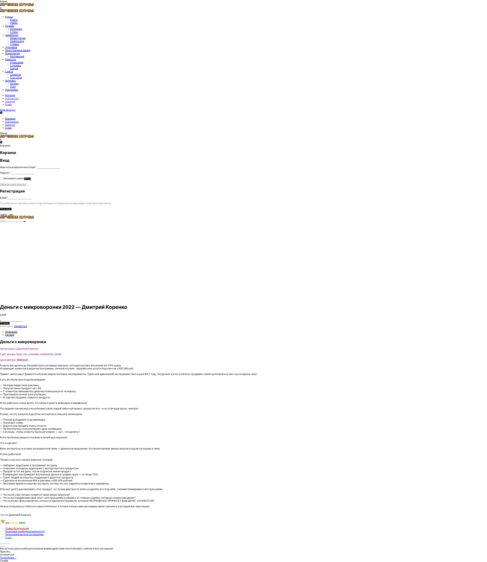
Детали (9, 334)
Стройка (15, 65)
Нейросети (17, 41)
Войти (27, 179)
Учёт (13, 86)
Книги (14, 19)
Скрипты (15, 74)
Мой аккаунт (8, 110)
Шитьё (14, 68)
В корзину (5, 323)
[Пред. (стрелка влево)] (1, 546)
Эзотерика (11, 89)
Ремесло (10, 59)
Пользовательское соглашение (24, 534)
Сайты (9, 71)
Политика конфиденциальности (25, 531)
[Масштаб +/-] (9, 543)
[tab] (246, 331)
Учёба (13, 22)
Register (4, 215)
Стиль (14, 32)
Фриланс (10, 80)
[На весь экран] (6, 543)
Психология (12, 53)
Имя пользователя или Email (18, 167)
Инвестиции (17, 38)
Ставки (14, 44)
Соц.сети (16, 77)
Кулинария (16, 62)
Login (11, 215)
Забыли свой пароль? (13, 184)
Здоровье (11, 47)
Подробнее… (8, 557)
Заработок (11, 35)
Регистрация (6, 209)
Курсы (9, 16)
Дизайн (9, 25)
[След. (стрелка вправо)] (4, 546)
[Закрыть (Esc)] (1, 543)
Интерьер (16, 28)
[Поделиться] (4, 543)
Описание (11, 331)
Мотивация (17, 56)
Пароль (5, 172)
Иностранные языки (17, 50)
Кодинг (14, 83)
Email (4, 197)
